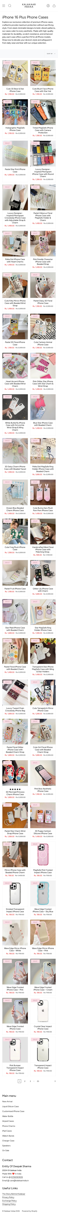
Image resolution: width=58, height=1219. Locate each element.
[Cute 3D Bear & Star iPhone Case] (15, 73)
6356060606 (17, 1177)
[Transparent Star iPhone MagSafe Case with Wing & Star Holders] (43, 651)
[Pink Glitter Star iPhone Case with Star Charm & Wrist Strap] (43, 366)
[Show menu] (4, 5)
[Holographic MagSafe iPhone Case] (15, 112)
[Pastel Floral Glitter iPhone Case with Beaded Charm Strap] (15, 732)
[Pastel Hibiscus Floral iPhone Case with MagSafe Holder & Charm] (43, 197)
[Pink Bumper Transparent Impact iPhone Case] (15, 1050)
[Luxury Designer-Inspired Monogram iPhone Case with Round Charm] (43, 153)
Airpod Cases (8, 1121)
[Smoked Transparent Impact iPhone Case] (15, 893)
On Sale (5, 1150)
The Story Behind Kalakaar (13, 1194)
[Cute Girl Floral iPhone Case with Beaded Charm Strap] (43, 732)
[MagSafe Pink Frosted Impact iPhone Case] (43, 854)
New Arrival (7, 1101)
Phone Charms (8, 1126)
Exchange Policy (9, 1201)
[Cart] (54, 5)
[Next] (49, 1081)
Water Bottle (7, 1116)
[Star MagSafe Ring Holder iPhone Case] (43, 612)
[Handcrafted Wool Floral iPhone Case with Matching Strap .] (43, 531)
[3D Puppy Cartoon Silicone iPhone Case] (43, 815)
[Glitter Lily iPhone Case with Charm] (43, 573)
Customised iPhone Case (13, 1111)
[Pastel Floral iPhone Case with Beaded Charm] (15, 651)
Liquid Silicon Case (10, 1106)
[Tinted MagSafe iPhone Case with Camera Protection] (43, 112)
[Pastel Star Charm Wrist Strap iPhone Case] (15, 815)
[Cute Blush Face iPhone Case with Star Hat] (43, 73)
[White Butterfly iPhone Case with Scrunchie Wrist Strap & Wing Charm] (15, 407)
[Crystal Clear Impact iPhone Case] (43, 1011)
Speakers (6, 1145)
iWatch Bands (8, 1136)
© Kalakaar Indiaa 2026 (11, 1211)
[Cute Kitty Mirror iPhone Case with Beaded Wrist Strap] (15, 285)
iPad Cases (7, 1131)
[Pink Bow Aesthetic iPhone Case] (43, 773)
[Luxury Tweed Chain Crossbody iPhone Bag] (15, 692)
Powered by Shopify (29, 1211)
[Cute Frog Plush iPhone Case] (15, 531)
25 (38, 1081)
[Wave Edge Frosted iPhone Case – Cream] (43, 971)
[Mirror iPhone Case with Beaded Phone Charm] (15, 854)
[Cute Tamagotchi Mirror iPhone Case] (43, 692)
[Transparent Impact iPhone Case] (43, 1050)
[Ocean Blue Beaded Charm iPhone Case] (15, 492)
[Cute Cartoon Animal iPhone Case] (43, 326)
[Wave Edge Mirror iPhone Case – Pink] (43, 932)
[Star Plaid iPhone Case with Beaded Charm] (15, 612)
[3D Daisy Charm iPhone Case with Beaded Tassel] (15, 451)
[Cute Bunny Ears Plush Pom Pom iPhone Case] (43, 492)
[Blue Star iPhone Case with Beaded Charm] (43, 407)
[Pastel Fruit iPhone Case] (15, 573)
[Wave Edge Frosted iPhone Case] (15, 1011)
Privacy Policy (8, 1197)
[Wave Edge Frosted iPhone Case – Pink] (15, 971)
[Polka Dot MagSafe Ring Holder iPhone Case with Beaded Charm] (43, 451)
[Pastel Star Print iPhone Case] (15, 153)
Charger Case (8, 1140)
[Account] (48, 5)
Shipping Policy (9, 1204)
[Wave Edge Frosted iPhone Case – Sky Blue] (43, 893)
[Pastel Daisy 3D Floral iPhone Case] (43, 285)
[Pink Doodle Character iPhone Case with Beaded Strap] (43, 244)
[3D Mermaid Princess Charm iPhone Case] (15, 773)
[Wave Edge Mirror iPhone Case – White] (15, 932)
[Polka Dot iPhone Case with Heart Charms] (15, 244)
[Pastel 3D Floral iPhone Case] (15, 326)
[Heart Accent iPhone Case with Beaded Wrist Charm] (15, 366)
